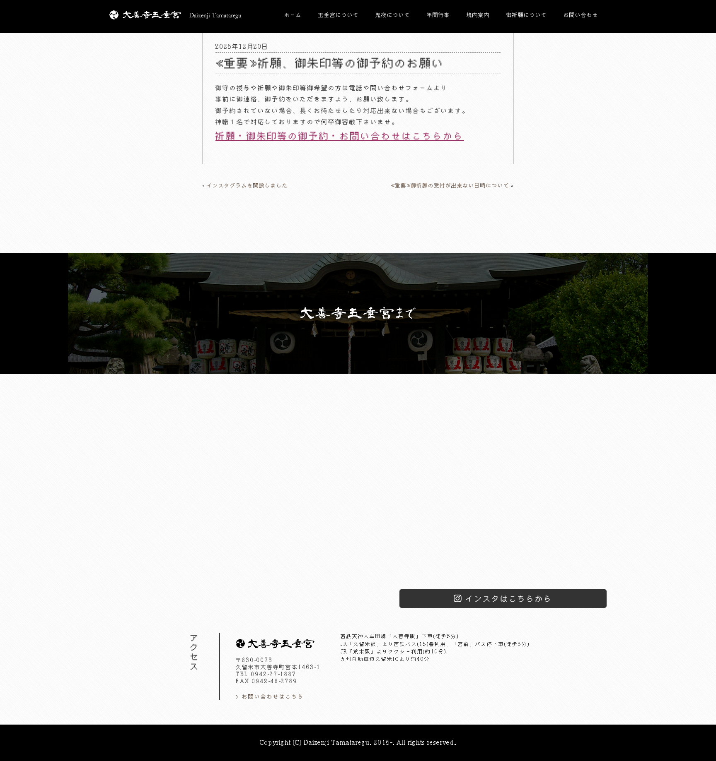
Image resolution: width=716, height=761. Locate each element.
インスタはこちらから (508, 598)
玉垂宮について (338, 15)
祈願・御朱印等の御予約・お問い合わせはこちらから (339, 136)
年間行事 (438, 15)
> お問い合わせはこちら (270, 696)
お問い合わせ (581, 15)
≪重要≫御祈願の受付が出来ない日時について (450, 185)
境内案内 (478, 15)
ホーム (293, 15)
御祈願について (526, 15)
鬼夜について (392, 15)
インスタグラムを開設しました (247, 185)
